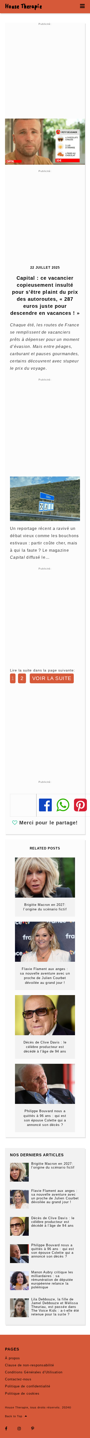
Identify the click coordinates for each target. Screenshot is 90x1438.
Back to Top (13, 1416)
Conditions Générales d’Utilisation (33, 1372)
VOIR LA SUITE (51, 678)
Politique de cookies (22, 1393)
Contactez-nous (18, 1379)
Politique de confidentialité (27, 1386)
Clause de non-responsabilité (29, 1365)
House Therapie (23, 6)
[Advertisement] (45, 71)
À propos (12, 1358)
